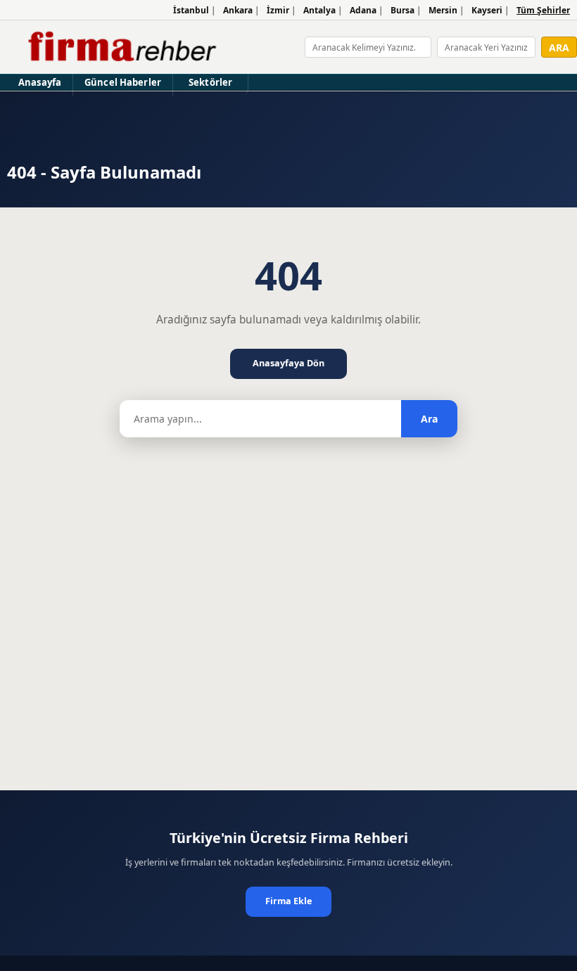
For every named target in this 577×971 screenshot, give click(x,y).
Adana (363, 10)
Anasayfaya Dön (288, 363)
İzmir (278, 10)
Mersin (443, 10)
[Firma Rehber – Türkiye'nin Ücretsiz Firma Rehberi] (120, 47)
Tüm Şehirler (543, 10)
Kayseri (486, 10)
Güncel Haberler (122, 82)
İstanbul (191, 10)
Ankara (238, 10)
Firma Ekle (288, 901)
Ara (429, 418)
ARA (559, 47)
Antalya (319, 10)
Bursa (402, 10)
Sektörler (210, 82)
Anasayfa (39, 82)
